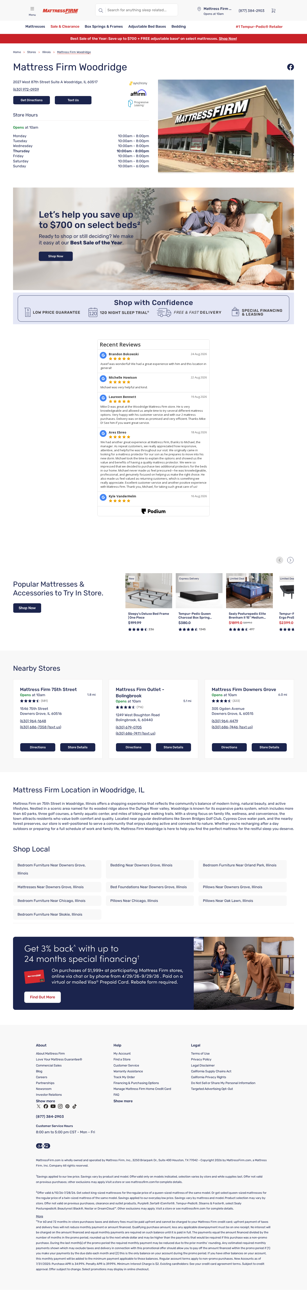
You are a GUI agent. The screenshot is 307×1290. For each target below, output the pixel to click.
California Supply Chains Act (211, 1071)
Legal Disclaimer (203, 1065)
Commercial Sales (49, 1065)
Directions (38, 747)
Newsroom (43, 1089)
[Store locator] (199, 8)
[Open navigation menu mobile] (32, 8)
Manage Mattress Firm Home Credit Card (142, 1089)
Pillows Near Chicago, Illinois (134, 901)
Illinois (46, 52)
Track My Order (124, 1077)
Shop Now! (228, 38)
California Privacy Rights (208, 1077)
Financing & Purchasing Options (136, 1083)
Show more (45, 1101)
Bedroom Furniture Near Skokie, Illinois (50, 914)
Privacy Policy (201, 1059)
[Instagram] (60, 1106)
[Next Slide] (290, 560)
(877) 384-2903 (50, 1116)
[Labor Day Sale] (153, 289)
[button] (35, 26)
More (39, 1216)
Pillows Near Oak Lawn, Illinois (228, 901)
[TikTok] (74, 1106)
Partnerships (45, 1083)
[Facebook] (46, 1106)
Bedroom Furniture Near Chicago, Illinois (51, 901)
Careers (41, 1077)
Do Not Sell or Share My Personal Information (223, 1083)
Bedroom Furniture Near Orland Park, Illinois (239, 865)
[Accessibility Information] (43, 1146)
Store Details (77, 747)
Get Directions (31, 100)
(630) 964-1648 (33, 721)
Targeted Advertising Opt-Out (212, 1089)
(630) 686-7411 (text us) (135, 733)
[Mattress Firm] (61, 11)
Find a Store (122, 1059)
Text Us (73, 100)
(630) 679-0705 (129, 727)
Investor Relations (49, 1095)
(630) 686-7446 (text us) (232, 727)
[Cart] (274, 10)
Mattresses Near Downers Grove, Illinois (51, 887)
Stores (31, 52)
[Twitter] (38, 1106)
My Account (122, 1053)
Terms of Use (200, 1053)
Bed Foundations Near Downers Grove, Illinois (148, 887)
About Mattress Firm (50, 1053)
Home (17, 52)
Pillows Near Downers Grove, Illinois (232, 887)
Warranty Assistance (128, 1071)
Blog (39, 1071)
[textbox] (141, 10)
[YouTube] (53, 1106)
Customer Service (126, 1065)
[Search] (100, 10)
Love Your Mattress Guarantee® (59, 1059)
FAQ (116, 1095)
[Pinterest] (67, 1106)
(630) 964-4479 (225, 721)
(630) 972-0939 (26, 89)
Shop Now (27, 608)
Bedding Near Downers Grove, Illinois (141, 865)
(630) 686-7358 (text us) (40, 727)
